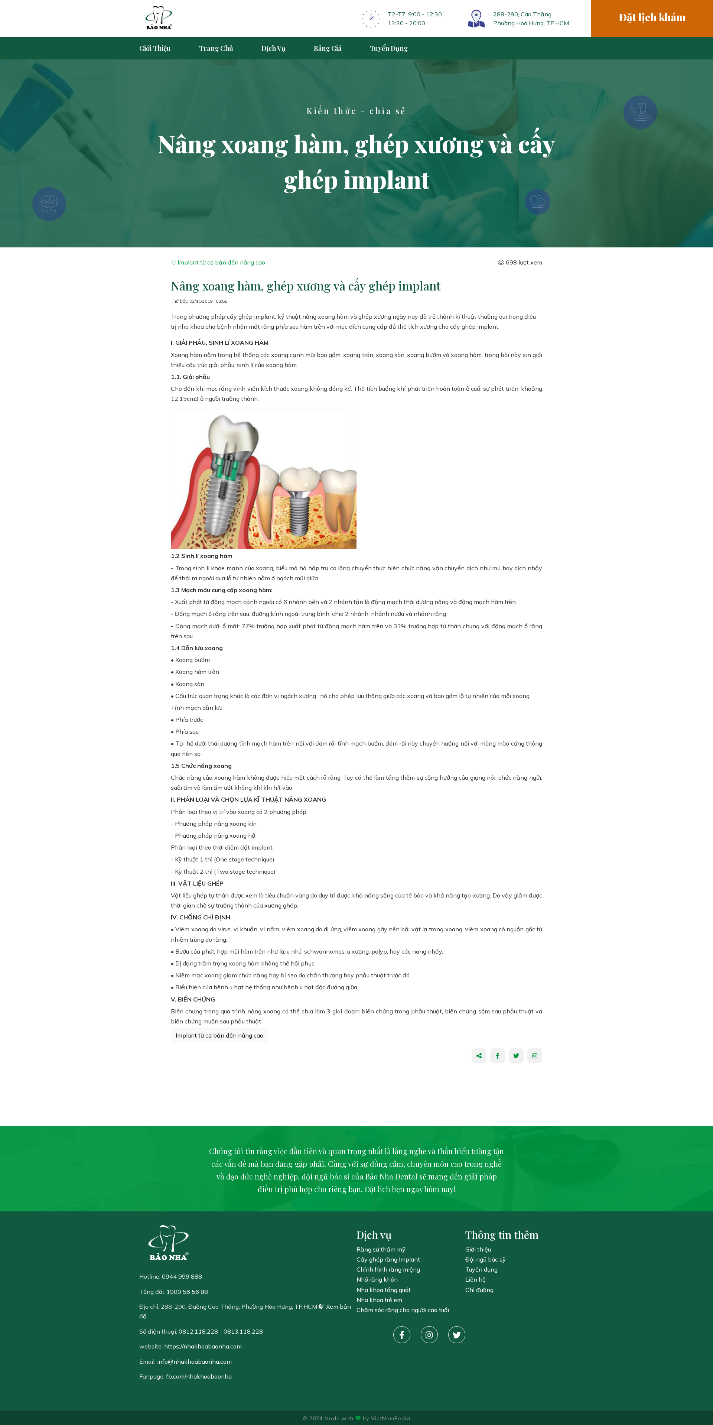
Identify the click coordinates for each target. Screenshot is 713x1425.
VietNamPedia (390, 1418)
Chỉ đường (479, 1289)
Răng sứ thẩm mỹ (381, 1249)
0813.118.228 (243, 1331)
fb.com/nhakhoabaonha (199, 1376)
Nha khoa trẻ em (379, 1300)
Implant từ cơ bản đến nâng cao (220, 262)
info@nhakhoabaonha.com (194, 1361)
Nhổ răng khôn (377, 1279)
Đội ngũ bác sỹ (485, 1259)
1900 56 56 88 (187, 1291)
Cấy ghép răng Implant (388, 1259)
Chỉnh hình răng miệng (388, 1269)
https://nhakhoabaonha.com (203, 1346)
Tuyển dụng (481, 1269)
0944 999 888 (182, 1276)
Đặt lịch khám (652, 17)
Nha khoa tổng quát (383, 1289)
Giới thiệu (478, 1249)
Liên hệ (475, 1279)
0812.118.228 (198, 1331)
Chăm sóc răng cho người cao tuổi (402, 1310)
